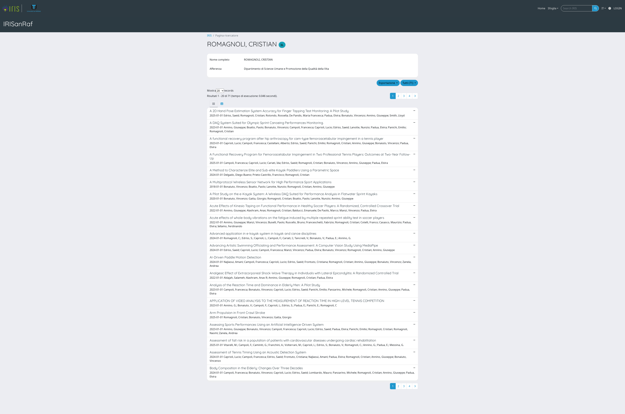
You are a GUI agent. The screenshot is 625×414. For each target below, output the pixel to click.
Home (541, 8)
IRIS (209, 35)
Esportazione (387, 83)
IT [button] (603, 8)
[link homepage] (12, 8)
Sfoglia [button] (552, 8)
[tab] (214, 103)
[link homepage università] (33, 8)
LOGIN (618, 8)
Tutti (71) (408, 83)
